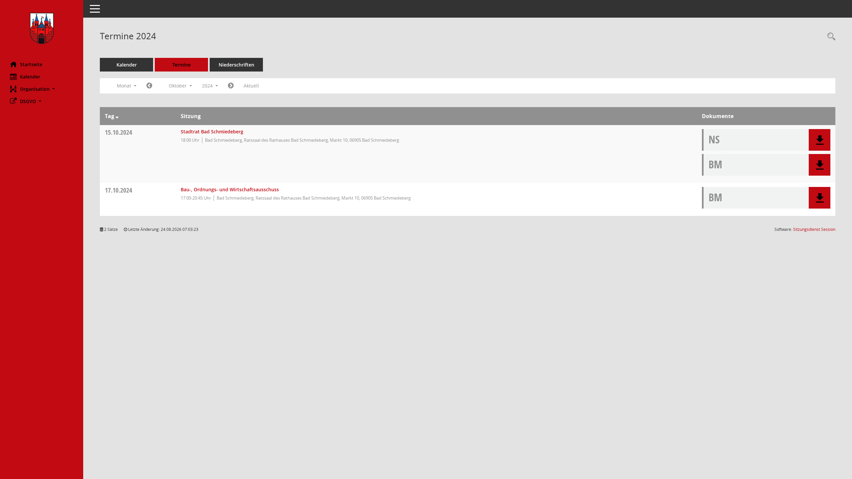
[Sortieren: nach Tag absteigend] (116, 116)
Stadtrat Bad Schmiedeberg (212, 131)
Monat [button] (124, 85)
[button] (41, 89)
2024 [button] (208, 85)
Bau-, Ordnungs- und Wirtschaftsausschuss (230, 189)
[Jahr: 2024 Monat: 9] (149, 86)
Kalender (30, 77)
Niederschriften (236, 65)
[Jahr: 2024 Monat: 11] (231, 86)
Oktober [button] (178, 85)
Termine (181, 65)
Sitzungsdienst (814, 229)
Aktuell (251, 85)
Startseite (31, 64)
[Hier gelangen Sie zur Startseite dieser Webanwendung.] (41, 28)
